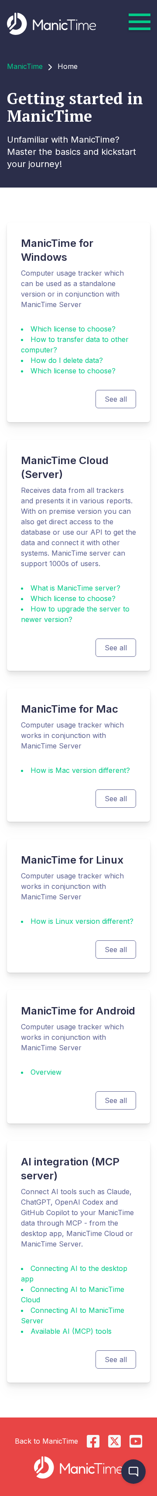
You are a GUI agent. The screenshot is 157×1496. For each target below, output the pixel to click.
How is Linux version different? (82, 921)
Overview (46, 1072)
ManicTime (25, 66)
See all (116, 399)
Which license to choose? (73, 328)
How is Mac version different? (80, 770)
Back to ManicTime (46, 1441)
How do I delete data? (67, 360)
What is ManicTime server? (75, 588)
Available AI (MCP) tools (71, 1331)
